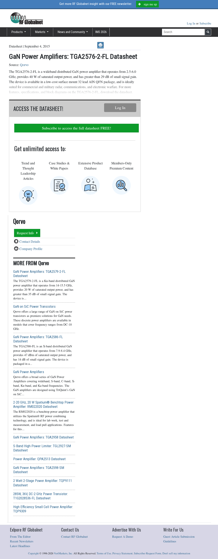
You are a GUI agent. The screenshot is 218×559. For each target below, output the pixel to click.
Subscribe (205, 23)
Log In (191, 23)
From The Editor (20, 537)
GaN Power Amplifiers (28, 372)
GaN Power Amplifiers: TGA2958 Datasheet (43, 437)
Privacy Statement (122, 553)
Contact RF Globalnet (74, 537)
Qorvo (24, 64)
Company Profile (30, 248)
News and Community (72, 32)
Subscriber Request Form (147, 553)
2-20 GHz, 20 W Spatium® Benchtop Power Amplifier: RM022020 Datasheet (43, 404)
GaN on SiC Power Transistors (34, 306)
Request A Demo (122, 537)
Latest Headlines (20, 546)
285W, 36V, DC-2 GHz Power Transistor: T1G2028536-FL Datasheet (40, 496)
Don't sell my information (176, 553)
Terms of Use (104, 553)
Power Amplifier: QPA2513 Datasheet (39, 459)
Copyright (33, 553)
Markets (40, 32)
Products (17, 32)
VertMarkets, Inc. (63, 553)
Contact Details (29, 241)
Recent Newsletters (21, 541)
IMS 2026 (101, 32)
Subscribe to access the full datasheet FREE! (76, 128)
